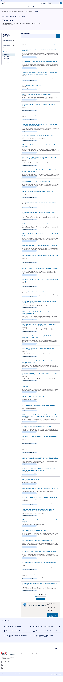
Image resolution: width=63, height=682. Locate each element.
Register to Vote (20, 653)
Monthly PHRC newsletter (7, 59)
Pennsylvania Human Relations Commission (7, 35)
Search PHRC (5, 49)
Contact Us (5, 47)
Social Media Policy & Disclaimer (56, 674)
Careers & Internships (36, 653)
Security (59, 673)
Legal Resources (6, 45)
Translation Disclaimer (53, 673)
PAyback (18, 662)
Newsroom (6, 54)
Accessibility (38, 673)
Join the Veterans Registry (22, 660)
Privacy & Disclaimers (45, 673)
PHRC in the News (7, 56)
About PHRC (5, 43)
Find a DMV (19, 655)
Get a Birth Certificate (21, 657)
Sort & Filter (56, 44)
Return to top (57, 648)
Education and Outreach (8, 62)
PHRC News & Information (6, 52)
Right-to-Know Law (36, 657)
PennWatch (34, 655)
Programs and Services (7, 40)
